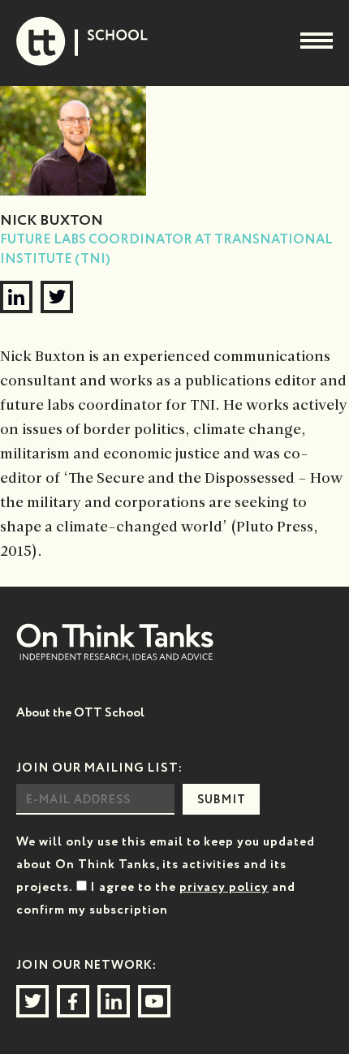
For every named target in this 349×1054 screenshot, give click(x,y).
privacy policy (224, 887)
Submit (221, 800)
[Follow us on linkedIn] (113, 1001)
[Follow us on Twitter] (32, 1001)
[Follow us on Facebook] (73, 1001)
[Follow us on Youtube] (154, 1001)
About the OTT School (80, 712)
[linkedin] (16, 297)
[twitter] (57, 297)
